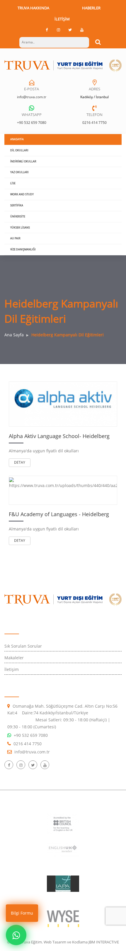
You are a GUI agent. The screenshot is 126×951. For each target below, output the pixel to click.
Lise (13, 183)
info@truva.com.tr (31, 96)
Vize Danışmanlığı (23, 249)
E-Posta (31, 89)
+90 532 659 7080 (31, 122)
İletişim (62, 19)
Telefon (94, 114)
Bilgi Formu (22, 913)
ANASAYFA (17, 139)
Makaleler (14, 657)
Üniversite (17, 216)
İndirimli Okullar (23, 161)
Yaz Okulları (19, 172)
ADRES (94, 89)
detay (19, 462)
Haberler (91, 7)
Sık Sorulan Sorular (23, 646)
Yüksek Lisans (20, 227)
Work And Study (22, 194)
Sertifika (16, 205)
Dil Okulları (19, 150)
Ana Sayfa (14, 334)
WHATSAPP (32, 114)
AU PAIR (15, 238)
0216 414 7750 (94, 122)
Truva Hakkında (33, 7)
